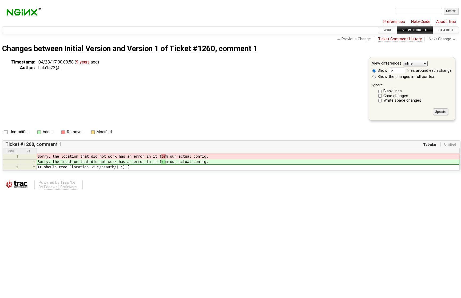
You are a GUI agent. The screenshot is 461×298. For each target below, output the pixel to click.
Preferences (394, 21)
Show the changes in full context (406, 76)
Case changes (395, 96)
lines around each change (429, 70)
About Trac (446, 21)
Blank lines (392, 91)
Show (381, 70)
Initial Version (88, 48)
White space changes (402, 100)
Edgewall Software (60, 187)
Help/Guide (420, 21)
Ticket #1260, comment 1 (213, 48)
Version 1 (143, 48)
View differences (387, 63)
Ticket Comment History (400, 39)
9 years (83, 62)
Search (445, 30)
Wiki (387, 30)
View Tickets (415, 30)
